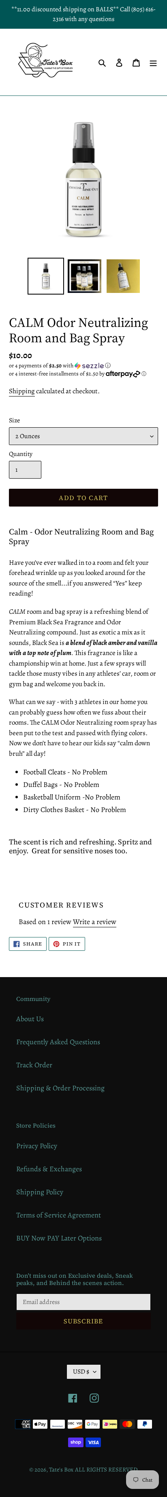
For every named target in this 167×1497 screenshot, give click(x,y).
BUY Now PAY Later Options (59, 1238)
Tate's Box (61, 1469)
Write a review (94, 922)
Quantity (20, 454)
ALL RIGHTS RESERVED (106, 1469)
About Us (30, 1019)
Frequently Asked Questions (58, 1042)
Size (14, 420)
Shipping (22, 391)
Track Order (34, 1065)
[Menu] (153, 62)
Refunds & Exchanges (49, 1169)
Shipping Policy (39, 1192)
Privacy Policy (36, 1146)
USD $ (81, 1371)
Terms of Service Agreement (58, 1215)
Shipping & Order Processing (60, 1088)
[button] (60, 365)
